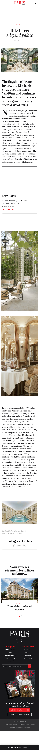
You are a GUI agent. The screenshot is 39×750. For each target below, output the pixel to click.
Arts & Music (11, 650)
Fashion (28, 650)
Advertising (19, 727)
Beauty (28, 655)
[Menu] (3, 3)
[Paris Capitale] (19, 3)
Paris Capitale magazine (11, 724)
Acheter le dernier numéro (19, 714)
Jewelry (28, 652)
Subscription (27, 727)
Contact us (12, 727)
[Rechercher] (35, 3)
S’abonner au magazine (19, 710)
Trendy (11, 661)
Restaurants (10, 655)
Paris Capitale (19, 721)
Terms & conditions (24, 724)
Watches (28, 658)
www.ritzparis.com (9, 206)
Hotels (11, 652)
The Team (32, 724)
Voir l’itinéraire (8, 210)
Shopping (10, 658)
